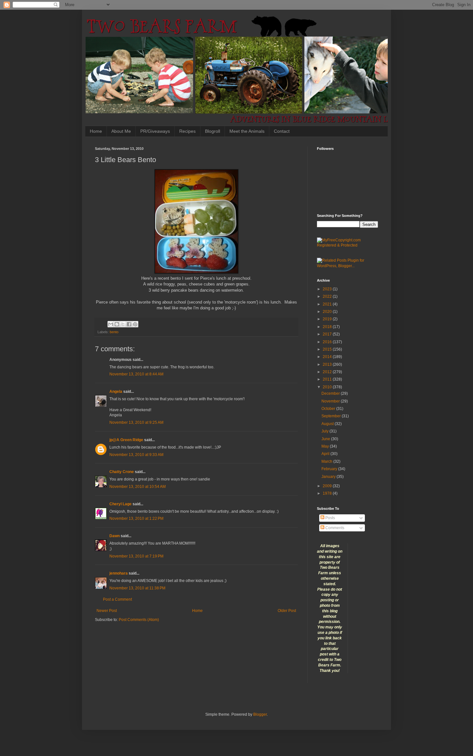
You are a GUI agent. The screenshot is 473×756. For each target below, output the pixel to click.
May (325, 446)
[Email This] (110, 324)
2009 (328, 486)
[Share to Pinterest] (135, 324)
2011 (328, 379)
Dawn (114, 536)
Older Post (287, 610)
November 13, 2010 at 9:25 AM (136, 422)
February (329, 469)
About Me (121, 131)
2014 (328, 356)
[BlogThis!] (117, 324)
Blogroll (212, 131)
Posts (329, 518)
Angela (115, 391)
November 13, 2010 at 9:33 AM (136, 454)
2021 (328, 304)
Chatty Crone (121, 472)
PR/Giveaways (155, 131)
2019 (328, 319)
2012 (328, 372)
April (325, 453)
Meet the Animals (246, 131)
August (328, 424)
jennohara (118, 573)
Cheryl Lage (120, 504)
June (326, 439)
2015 (328, 349)
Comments (334, 528)
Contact (282, 131)
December (331, 393)
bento (114, 332)
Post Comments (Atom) (139, 619)
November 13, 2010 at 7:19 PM (136, 556)
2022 (328, 296)
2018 (328, 327)
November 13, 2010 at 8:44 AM (136, 374)
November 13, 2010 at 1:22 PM (136, 518)
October (328, 408)
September (331, 416)
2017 (328, 334)
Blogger (260, 714)
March (327, 461)
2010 (328, 387)
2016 (328, 342)
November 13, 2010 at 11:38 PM (137, 588)
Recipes (187, 131)
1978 (328, 493)
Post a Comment (117, 599)
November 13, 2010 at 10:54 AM (137, 486)
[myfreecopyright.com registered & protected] (347, 245)
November (331, 401)
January (329, 476)
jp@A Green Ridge (126, 440)
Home (96, 131)
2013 (328, 364)
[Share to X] (123, 324)
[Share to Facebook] (129, 324)
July (325, 431)
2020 (328, 311)
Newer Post (107, 610)
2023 (328, 289)
